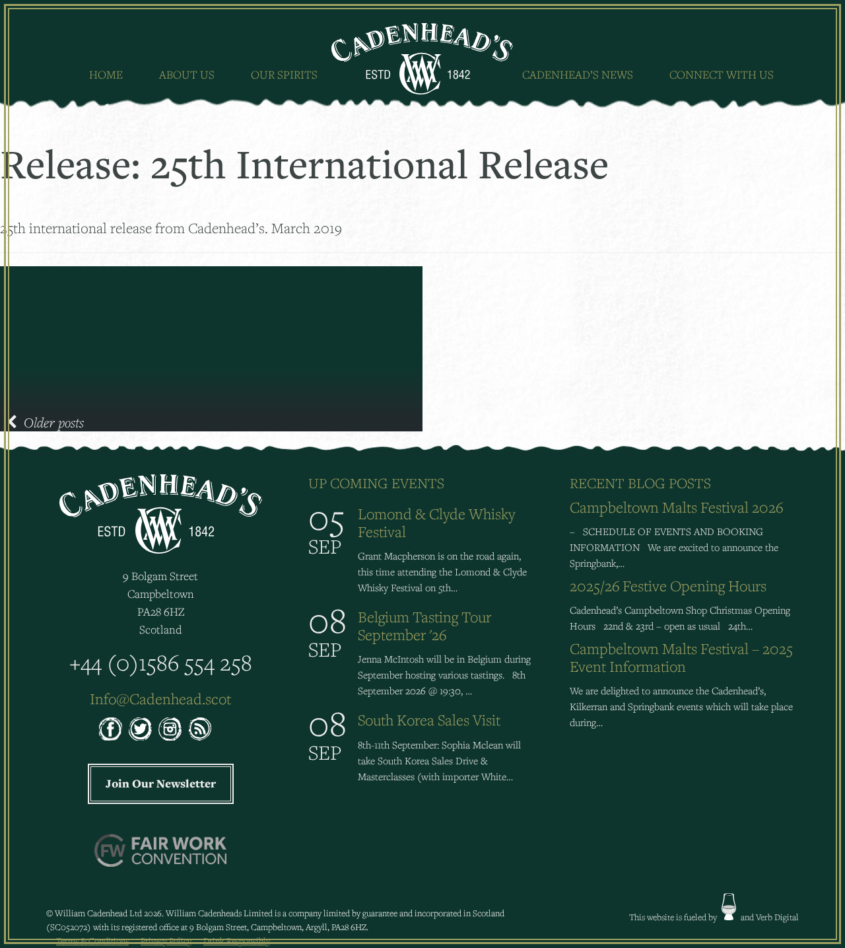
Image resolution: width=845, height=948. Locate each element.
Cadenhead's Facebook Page (110, 729)
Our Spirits (284, 74)
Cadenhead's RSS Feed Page (199, 729)
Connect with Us (721, 74)
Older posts (54, 422)
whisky (729, 906)
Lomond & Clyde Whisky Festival (436, 522)
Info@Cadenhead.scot (160, 698)
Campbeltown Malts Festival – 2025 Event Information (681, 657)
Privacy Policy (166, 941)
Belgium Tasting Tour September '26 (424, 625)
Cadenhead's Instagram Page (170, 729)
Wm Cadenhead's (422, 58)
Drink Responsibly (236, 941)
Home (106, 74)
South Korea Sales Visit (429, 719)
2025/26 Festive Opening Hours (668, 585)
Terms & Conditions (92, 941)
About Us (187, 74)
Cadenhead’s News (577, 74)
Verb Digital (777, 917)
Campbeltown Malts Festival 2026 (676, 507)
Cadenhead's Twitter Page (140, 729)
